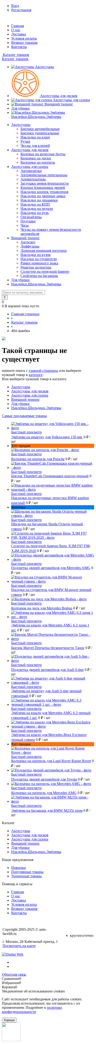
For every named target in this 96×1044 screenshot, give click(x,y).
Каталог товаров (15, 55)
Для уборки (20, 108)
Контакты (19, 47)
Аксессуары (44, 67)
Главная (17, 26)
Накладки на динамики (39, 200)
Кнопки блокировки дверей (43, 188)
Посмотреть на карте (19, 946)
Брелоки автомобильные (40, 129)
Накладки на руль (35, 213)
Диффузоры (30, 246)
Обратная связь (14, 974)
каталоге (35, 375)
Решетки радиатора (36, 267)
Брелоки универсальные (40, 133)
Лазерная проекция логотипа (44, 250)
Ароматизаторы (33, 179)
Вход (15, 6)
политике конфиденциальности (32, 1010)
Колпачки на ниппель (38, 162)
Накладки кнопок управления (44, 192)
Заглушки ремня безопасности (45, 183)
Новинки (18, 868)
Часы (25, 225)
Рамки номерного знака (39, 263)
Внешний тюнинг (59, 104)
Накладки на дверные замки (43, 196)
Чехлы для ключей (35, 146)
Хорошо (9, 1020)
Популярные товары (27, 872)
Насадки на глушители (39, 259)
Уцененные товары (26, 876)
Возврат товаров (24, 43)
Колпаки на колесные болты (43, 154)
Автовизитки (31, 171)
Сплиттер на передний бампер (45, 271)
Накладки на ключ (35, 137)
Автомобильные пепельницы (44, 175)
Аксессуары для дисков (58, 96)
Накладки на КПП (35, 204)
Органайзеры (31, 217)
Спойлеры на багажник (39, 276)
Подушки (28, 221)
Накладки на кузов (36, 255)
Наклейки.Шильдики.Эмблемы (36, 117)
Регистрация (21, 10)
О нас (15, 30)
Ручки (25, 141)
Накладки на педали (37, 209)
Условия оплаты (24, 38)
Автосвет (28, 242)
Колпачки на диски (36, 158)
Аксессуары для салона (71, 100)
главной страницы (43, 371)
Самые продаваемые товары (24, 416)
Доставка (18, 34)
